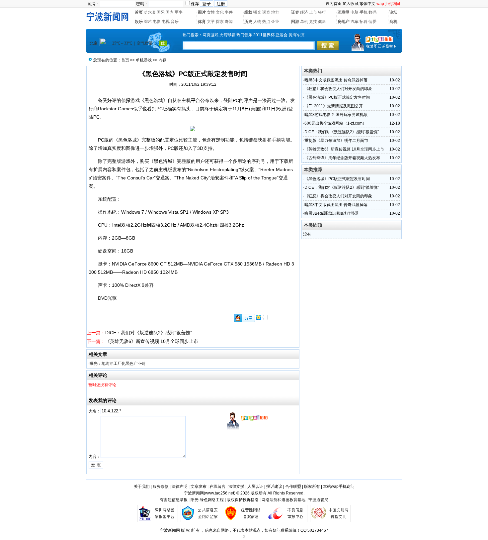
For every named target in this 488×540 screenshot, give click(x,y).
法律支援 (236, 486)
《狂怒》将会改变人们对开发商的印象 (338, 88)
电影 (157, 21)
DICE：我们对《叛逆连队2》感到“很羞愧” (148, 332)
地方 (275, 12)
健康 (322, 21)
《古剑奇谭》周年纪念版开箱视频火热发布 (342, 158)
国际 (161, 12)
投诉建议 (274, 486)
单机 (304, 21)
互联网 (344, 12)
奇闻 (229, 21)
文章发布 (198, 486)
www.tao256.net (219, 493)
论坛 (393, 12)
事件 (229, 12)
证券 (295, 12)
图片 (202, 12)
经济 (304, 12)
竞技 (313, 21)
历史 (248, 21)
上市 (313, 12)
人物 (257, 21)
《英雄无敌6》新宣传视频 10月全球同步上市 (151, 341)
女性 (211, 12)
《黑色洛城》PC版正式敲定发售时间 (337, 97)
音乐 (175, 21)
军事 (179, 12)
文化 (220, 12)
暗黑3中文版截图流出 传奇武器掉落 (335, 80)
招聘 (363, 21)
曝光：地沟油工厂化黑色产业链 (117, 363)
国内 (170, 12)
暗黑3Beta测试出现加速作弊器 (331, 213)
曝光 (257, 12)
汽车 (355, 21)
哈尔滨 (150, 12)
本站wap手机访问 (339, 486)
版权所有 (312, 486)
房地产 (344, 21)
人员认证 (255, 486)
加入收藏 (351, 3)
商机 (393, 21)
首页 (139, 12)
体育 (202, 21)
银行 (322, 12)
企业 (275, 21)
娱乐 (139, 21)
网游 (295, 21)
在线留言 (217, 486)
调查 (266, 12)
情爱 (372, 21)
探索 (220, 21)
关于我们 (142, 486)
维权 (248, 12)
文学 (211, 21)
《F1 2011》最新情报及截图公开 (333, 106)
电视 (166, 21)
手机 (363, 12)
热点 (266, 21)
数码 (372, 12)
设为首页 (334, 3)
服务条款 (161, 486)
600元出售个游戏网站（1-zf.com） (335, 123)
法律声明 (180, 486)
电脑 (355, 12)
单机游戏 (144, 60)
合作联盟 (293, 486)
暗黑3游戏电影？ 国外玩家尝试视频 (335, 114)
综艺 (148, 21)
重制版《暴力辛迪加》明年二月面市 (336, 140)
